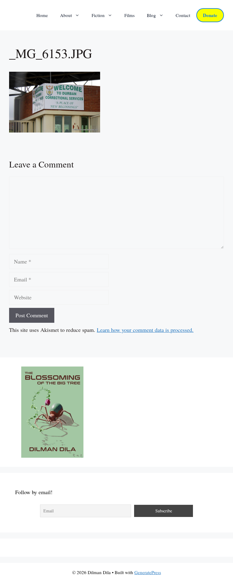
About (66, 15)
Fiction (98, 15)
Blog (151, 15)
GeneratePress (147, 572)
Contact (183, 15)
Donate (210, 15)
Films (129, 15)
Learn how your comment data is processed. (145, 329)
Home (42, 15)
